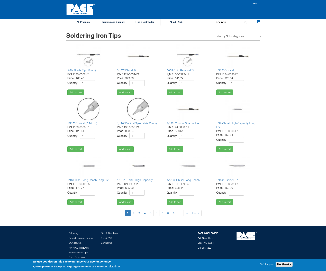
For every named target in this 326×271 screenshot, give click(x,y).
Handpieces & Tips (78, 252)
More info (114, 266)
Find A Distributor (109, 233)
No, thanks (284, 264)
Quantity (72, 83)
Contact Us (106, 242)
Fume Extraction (77, 257)
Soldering (73, 233)
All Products (83, 22)
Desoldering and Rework (81, 238)
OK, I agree (267, 264)
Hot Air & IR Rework (79, 247)
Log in (254, 3)
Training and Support (113, 22)
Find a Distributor (144, 22)
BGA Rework (75, 242)
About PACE (176, 22)
